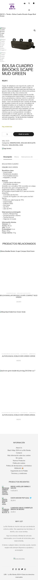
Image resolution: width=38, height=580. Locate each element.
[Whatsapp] (25, 569)
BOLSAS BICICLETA (28, 143)
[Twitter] (22, 569)
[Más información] (34, 3)
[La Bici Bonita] (12, 6)
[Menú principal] (29, 10)
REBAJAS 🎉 (19, 468)
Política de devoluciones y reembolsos (19, 466)
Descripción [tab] (7, 157)
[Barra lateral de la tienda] (24, 3)
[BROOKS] (6, 148)
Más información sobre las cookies (19, 455)
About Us (19, 448)
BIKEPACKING (15, 143)
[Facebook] (13, 569)
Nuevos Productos (19, 460)
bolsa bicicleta (13, 145)
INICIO (2, 14)
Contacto (19, 453)
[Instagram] (16, 569)
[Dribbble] (19, 569)
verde (21, 145)
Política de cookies (19, 463)
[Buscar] (29, 3)
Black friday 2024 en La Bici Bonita (19, 450)
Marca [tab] (16, 157)
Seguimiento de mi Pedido (19, 471)
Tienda (8, 14)
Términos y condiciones (19, 473)
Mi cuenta (19, 458)
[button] (34, 30)
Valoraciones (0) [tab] (27, 157)
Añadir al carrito (24, 134)
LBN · (5, 574)
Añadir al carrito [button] (19, 271)
